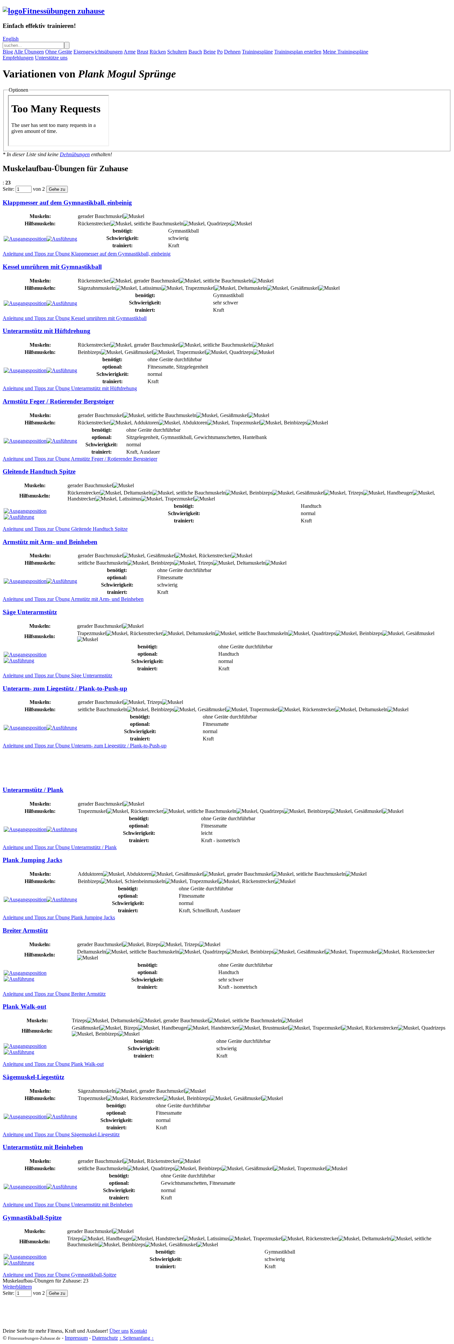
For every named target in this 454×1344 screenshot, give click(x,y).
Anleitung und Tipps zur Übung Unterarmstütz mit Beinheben (68, 1204)
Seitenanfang (136, 1338)
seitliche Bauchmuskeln (158, 223)
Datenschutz (105, 1338)
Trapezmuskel (199, 288)
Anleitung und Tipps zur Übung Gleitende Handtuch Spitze (65, 529)
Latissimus (150, 288)
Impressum (76, 1338)
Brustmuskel (276, 1028)
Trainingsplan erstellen (297, 52)
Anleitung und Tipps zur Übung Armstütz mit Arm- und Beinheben (73, 599)
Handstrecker (81, 499)
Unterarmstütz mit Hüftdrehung (46, 330)
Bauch (195, 52)
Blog (8, 52)
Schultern (177, 52)
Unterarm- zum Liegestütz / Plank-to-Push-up (65, 688)
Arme (130, 52)
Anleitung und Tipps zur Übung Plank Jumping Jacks (59, 917)
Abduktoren (194, 422)
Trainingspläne (257, 52)
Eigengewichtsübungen (98, 52)
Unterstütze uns (51, 57)
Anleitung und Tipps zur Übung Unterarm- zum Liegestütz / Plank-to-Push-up (85, 745)
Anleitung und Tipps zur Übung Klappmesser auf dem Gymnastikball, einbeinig (86, 254)
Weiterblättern (17, 1286)
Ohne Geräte (58, 52)
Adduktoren (146, 422)
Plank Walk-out (24, 1006)
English (11, 39)
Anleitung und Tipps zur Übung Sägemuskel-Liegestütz (61, 1134)
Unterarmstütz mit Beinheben (43, 1147)
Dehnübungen (75, 154)
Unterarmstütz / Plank (33, 789)
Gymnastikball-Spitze (32, 1217)
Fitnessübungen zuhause (63, 11)
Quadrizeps (219, 223)
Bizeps (153, 944)
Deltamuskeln (252, 288)
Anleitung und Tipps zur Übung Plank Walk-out (53, 1064)
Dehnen (232, 52)
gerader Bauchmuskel (100, 216)
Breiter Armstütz (25, 930)
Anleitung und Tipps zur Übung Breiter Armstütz (54, 994)
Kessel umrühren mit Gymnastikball (52, 266)
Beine (209, 52)
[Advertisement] (124, 764)
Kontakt (138, 1331)
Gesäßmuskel (304, 288)
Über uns (119, 1331)
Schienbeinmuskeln (145, 881)
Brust (142, 52)
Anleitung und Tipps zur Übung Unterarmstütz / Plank (60, 847)
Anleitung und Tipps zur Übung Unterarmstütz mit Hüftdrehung (70, 388)
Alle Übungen (29, 52)
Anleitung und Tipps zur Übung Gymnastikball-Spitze (59, 1275)
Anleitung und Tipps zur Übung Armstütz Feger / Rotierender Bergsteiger (80, 459)
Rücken (158, 52)
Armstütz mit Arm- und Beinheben (50, 541)
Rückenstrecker (94, 223)
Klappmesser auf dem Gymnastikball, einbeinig (67, 202)
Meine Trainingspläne (345, 52)
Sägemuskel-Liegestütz (33, 1076)
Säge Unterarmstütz (30, 612)
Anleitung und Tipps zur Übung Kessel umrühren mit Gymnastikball (75, 318)
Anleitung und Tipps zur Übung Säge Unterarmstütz (57, 675)
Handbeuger (400, 493)
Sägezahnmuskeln (97, 288)
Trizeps (355, 493)
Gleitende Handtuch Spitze (39, 471)
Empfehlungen (18, 57)
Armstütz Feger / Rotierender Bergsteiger (58, 401)
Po (220, 52)
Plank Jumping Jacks (32, 859)
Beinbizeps (89, 352)
